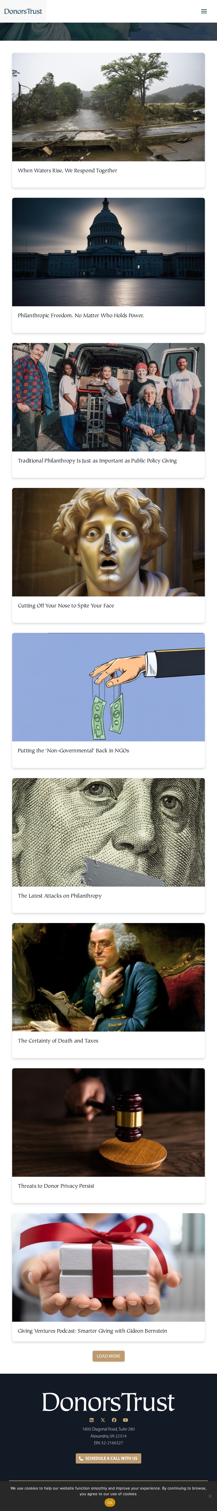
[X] (102, 1420)
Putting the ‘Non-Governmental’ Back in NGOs (73, 751)
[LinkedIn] (91, 1420)
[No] (210, 1496)
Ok (109, 1502)
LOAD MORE (108, 1356)
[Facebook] (114, 1420)
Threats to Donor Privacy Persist (56, 1186)
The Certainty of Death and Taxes (58, 1041)
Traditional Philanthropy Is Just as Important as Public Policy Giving (97, 461)
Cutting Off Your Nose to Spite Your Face (66, 606)
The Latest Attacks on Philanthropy (59, 896)
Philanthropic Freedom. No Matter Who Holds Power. (81, 316)
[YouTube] (125, 1420)
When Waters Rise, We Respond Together (67, 171)
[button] (204, 11)
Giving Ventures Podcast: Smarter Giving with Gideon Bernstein (92, 1331)
